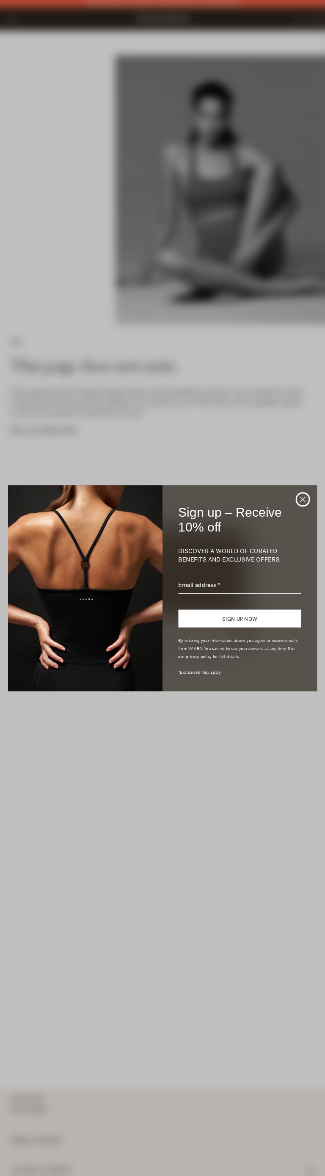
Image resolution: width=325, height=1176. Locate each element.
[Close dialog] (303, 499)
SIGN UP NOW (239, 618)
